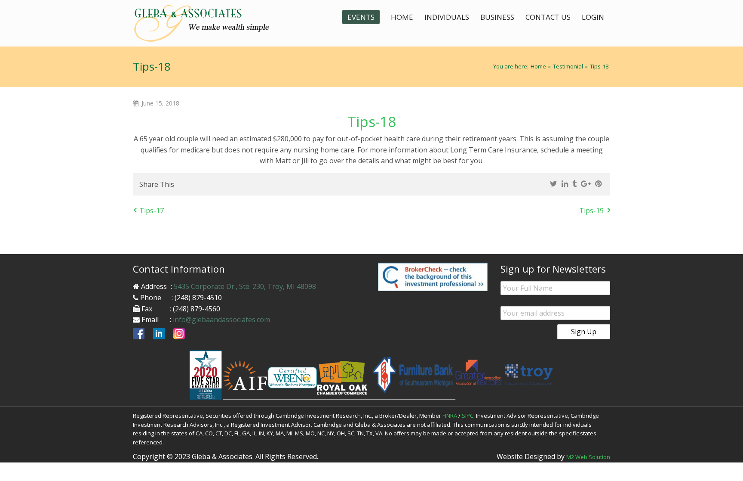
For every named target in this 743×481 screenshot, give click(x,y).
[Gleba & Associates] (208, 23)
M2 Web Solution (588, 457)
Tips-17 (151, 210)
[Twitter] (553, 183)
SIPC (467, 415)
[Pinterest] (598, 183)
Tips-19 (591, 210)
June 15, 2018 (160, 103)
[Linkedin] (564, 183)
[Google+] (586, 183)
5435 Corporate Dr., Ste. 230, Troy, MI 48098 (245, 286)
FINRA (449, 415)
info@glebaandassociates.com (221, 319)
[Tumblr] (574, 183)
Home (538, 66)
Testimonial (568, 66)
